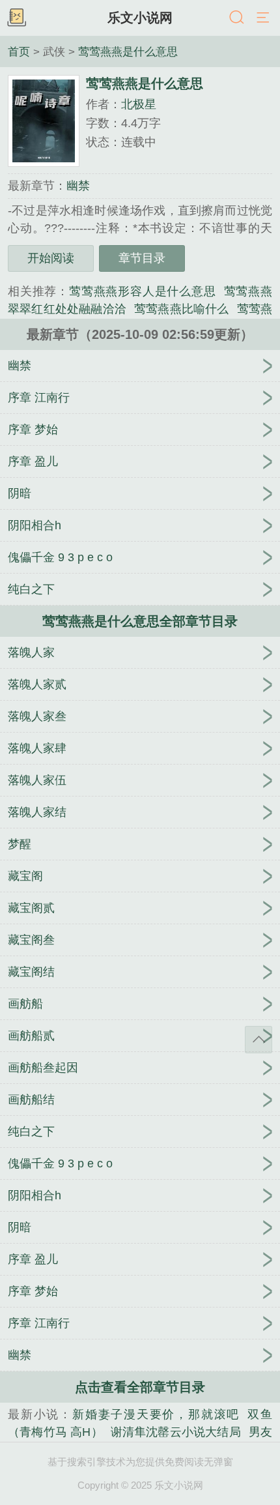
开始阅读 (50, 258)
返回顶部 (258, 1039)
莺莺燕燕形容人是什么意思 (142, 291)
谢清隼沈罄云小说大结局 (176, 1432)
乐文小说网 (140, 17)
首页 (19, 51)
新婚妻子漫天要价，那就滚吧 (156, 1414)
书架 (16, 18)
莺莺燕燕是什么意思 (128, 51)
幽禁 (78, 185)
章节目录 (142, 258)
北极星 (138, 104)
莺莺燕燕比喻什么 (181, 308)
